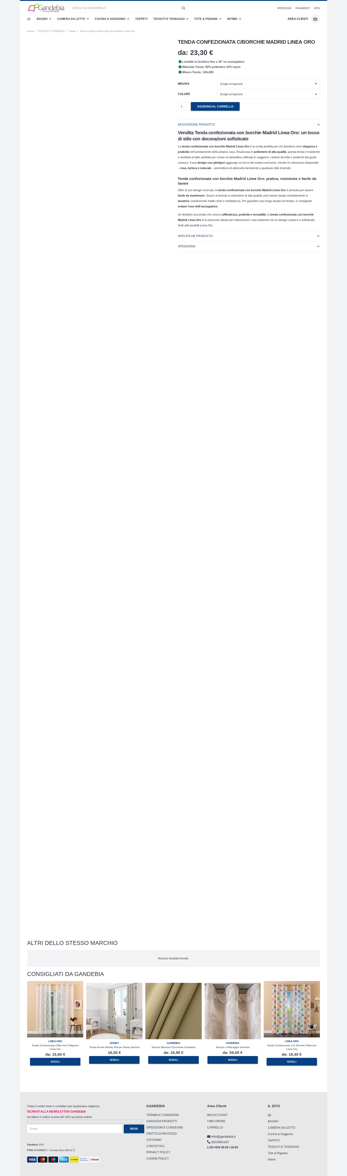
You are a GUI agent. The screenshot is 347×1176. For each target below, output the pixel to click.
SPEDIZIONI (284, 8)
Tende (72, 31)
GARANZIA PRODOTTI (161, 1121)
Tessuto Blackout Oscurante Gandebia (173, 1047)
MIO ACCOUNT (217, 1115)
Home (30, 31)
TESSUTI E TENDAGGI (51, 31)
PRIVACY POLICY (158, 1152)
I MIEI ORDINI (216, 1121)
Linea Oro (206, 225)
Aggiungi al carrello (215, 106)
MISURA (183, 83)
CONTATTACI (155, 1146)
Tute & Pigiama (278, 1153)
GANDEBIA (173, 1043)
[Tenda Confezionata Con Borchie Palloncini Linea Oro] (292, 983)
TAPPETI (274, 1140)
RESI (317, 8)
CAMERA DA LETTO (281, 1127)
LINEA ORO (55, 1041)
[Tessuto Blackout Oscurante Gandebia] (173, 985)
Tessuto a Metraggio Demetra (233, 1047)
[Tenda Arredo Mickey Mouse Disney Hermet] (114, 985)
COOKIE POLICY (157, 1158)
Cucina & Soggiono (280, 1134)
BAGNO (273, 1121)
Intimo (272, 1159)
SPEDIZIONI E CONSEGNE (164, 1127)
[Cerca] (183, 8)
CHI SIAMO (153, 1139)
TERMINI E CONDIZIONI (162, 1115)
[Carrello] (315, 18)
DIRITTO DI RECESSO (161, 1133)
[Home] (29, 18)
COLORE (184, 94)
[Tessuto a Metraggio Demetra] (233, 985)
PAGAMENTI (302, 8)
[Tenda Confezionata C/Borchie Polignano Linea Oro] (55, 983)
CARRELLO (215, 1127)
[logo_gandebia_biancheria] (46, 8)
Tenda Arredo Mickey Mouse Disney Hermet (114, 1047)
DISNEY (114, 1043)
